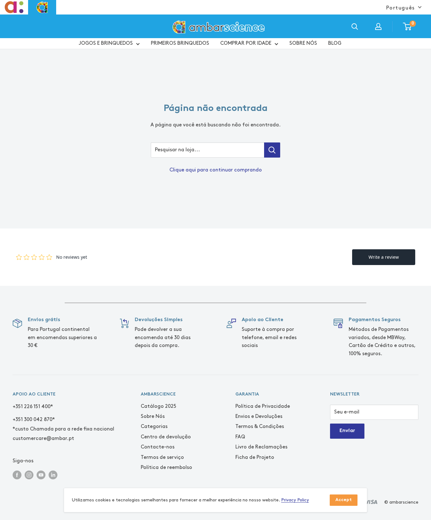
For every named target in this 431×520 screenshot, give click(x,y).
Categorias (154, 426)
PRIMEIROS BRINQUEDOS (180, 43)
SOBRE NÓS (303, 43)
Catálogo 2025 (158, 406)
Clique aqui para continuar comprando (215, 170)
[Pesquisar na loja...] (272, 150)
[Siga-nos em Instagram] (29, 474)
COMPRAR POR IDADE (245, 43)
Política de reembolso (166, 467)
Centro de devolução (166, 437)
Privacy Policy (295, 500)
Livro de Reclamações (261, 447)
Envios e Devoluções (258, 416)
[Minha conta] (378, 26)
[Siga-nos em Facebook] (17, 474)
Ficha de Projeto (254, 457)
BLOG (334, 43)
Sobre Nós (153, 416)
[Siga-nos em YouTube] (41, 474)
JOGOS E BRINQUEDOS (106, 43)
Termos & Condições (259, 426)
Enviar (347, 431)
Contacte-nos (157, 447)
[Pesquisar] (355, 26)
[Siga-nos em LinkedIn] (53, 474)
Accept (343, 500)
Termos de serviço (162, 457)
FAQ (240, 437)
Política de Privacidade (262, 406)
